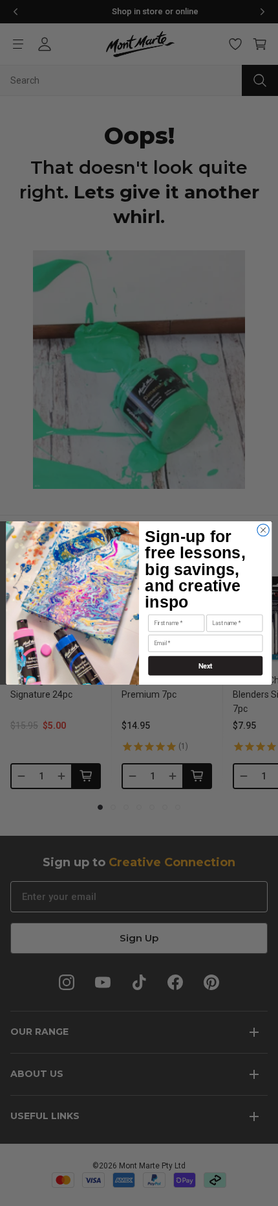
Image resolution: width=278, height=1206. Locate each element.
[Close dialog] (263, 530)
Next (205, 665)
